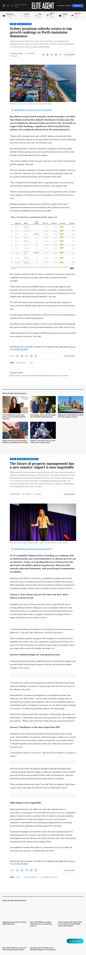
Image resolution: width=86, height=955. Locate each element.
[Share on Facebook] (43, 54)
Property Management (27, 459)
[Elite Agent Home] (43, 5)
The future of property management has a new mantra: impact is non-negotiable (42, 465)
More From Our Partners (14, 393)
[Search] (12, 5)
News (13, 24)
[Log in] (4, 5)
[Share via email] (56, 54)
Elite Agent (16, 494)
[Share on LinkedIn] (47, 54)
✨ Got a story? (75, 941)
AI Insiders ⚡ (78, 5)
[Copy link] (60, 54)
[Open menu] (8, 5)
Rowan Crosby (17, 53)
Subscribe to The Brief (64, 5)
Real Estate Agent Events (49, 877)
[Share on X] (51, 54)
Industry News (24, 24)
